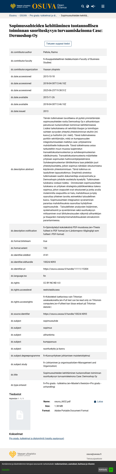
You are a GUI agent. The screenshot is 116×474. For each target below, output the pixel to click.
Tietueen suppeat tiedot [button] (58, 43)
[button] (82, 6)
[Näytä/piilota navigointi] (103, 6)
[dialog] (58, 467)
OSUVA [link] (23, 15)
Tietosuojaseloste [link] (94, 459)
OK (110, 469)
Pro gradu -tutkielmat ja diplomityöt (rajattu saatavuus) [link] (44, 15)
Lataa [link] (100, 401)
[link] (40, 6)
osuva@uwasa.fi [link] (94, 454)
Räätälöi (5, 469)
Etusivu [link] (13, 15)
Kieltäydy (103, 469)
